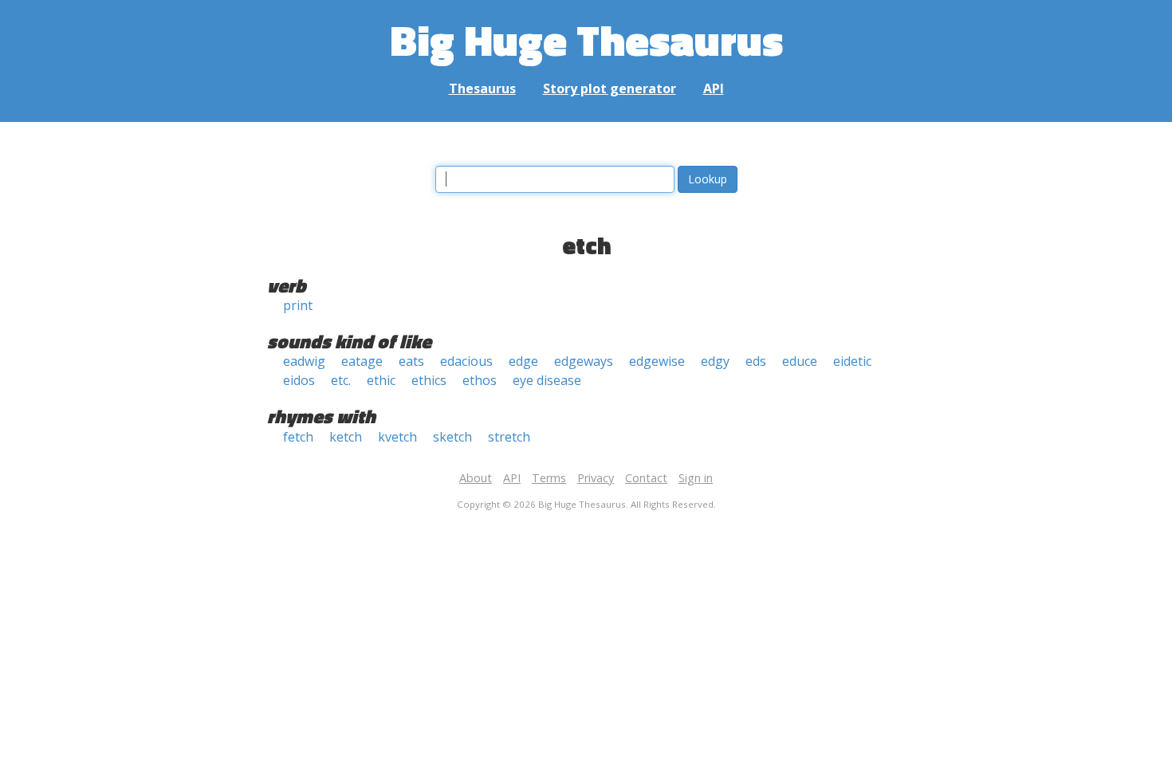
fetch (298, 437)
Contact (646, 477)
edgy (715, 361)
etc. (341, 380)
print (298, 305)
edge (523, 361)
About (475, 477)
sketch (452, 437)
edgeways (583, 361)
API (713, 88)
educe (799, 361)
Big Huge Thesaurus (586, 39)
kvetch (397, 437)
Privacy (595, 477)
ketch (345, 437)
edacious (466, 361)
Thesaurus (482, 88)
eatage (362, 361)
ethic (381, 380)
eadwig (304, 361)
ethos (479, 380)
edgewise (657, 361)
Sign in (695, 477)
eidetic (852, 361)
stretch (509, 437)
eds (755, 361)
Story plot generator (609, 88)
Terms (549, 477)
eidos (299, 380)
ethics (428, 380)
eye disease (547, 380)
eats (411, 361)
